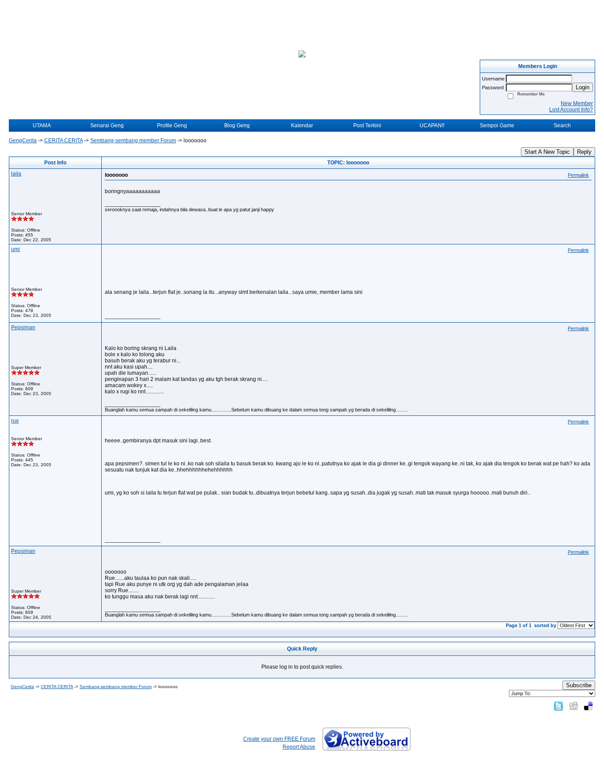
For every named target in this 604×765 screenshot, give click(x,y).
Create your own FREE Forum (279, 739)
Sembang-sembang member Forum (133, 140)
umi (15, 249)
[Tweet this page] (558, 706)
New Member (577, 103)
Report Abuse (299, 747)
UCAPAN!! (432, 125)
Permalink (578, 175)
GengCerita (23, 140)
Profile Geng (172, 125)
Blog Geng (237, 125)
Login (582, 87)
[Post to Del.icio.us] (588, 706)
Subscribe (579, 685)
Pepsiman (23, 327)
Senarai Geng (107, 125)
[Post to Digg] (573, 706)
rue (15, 421)
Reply (584, 151)
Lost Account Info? (571, 110)
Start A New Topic (547, 151)
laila (16, 174)
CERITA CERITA (63, 140)
